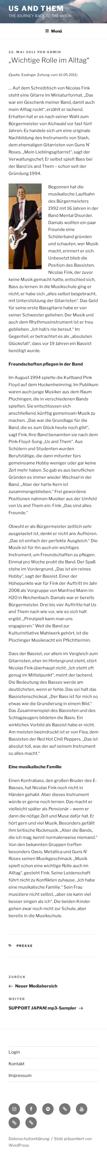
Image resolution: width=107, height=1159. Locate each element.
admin (54, 52)
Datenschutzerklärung (29, 1138)
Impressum (20, 1075)
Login (14, 1052)
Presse (25, 946)
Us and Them (36, 8)
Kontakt (17, 1063)
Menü (56, 31)
